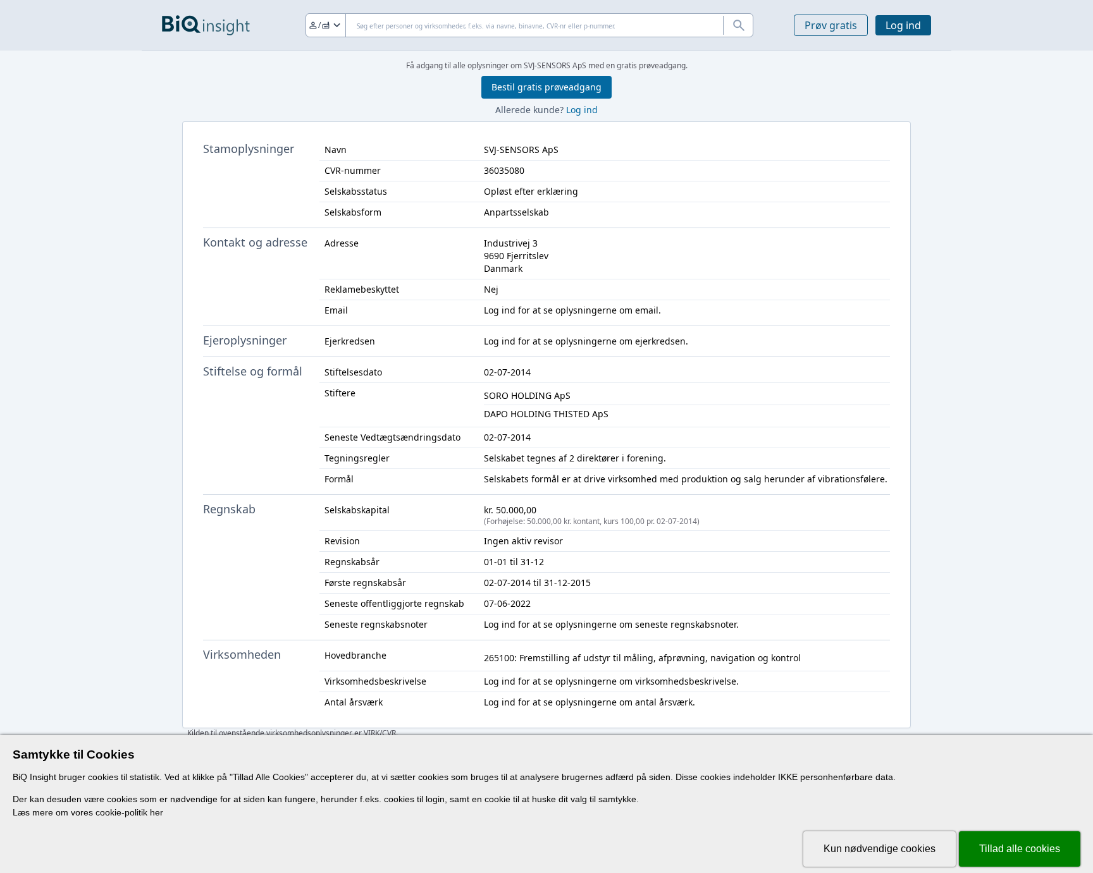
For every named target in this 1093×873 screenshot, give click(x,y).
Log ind (903, 25)
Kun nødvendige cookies (880, 848)
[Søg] (738, 25)
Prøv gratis (831, 25)
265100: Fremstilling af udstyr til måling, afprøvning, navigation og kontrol (642, 658)
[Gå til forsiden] (206, 25)
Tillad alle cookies (1019, 848)
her (156, 812)
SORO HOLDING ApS (527, 395)
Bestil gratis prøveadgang (546, 87)
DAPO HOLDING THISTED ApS (546, 414)
